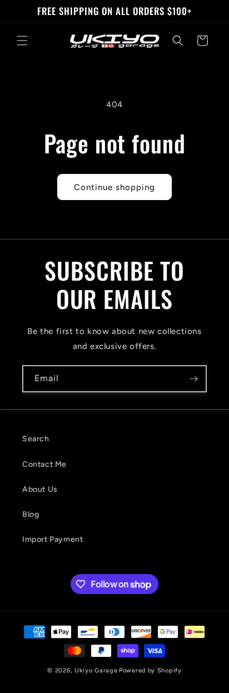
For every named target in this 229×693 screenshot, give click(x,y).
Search (35, 438)
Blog (30, 514)
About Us (40, 489)
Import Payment (52, 539)
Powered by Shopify (150, 670)
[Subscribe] (193, 378)
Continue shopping (114, 187)
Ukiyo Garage (95, 670)
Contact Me (44, 464)
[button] (22, 40)
